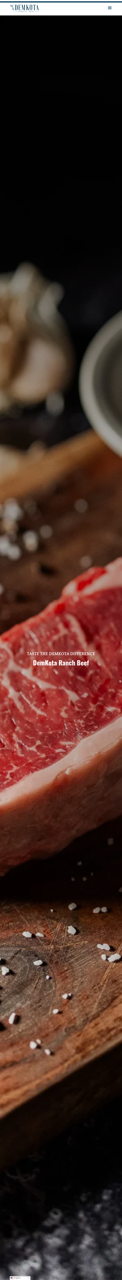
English (16, 1278)
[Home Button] (24, 8)
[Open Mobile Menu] (110, 8)
